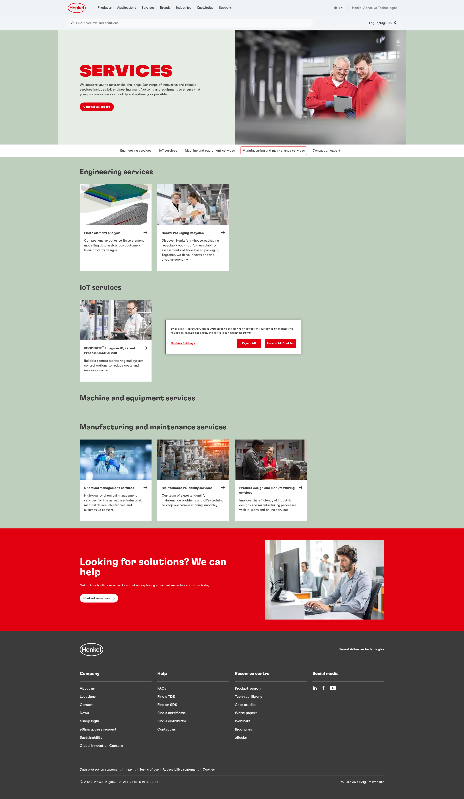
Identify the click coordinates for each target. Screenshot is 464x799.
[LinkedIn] (314, 688)
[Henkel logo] (77, 8)
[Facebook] (323, 688)
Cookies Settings (183, 343)
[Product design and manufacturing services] (271, 480)
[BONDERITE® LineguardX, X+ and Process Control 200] (116, 341)
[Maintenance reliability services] (193, 480)
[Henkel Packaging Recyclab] (193, 227)
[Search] (73, 23)
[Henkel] (91, 649)
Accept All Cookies (280, 343)
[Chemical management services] (116, 480)
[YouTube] (333, 688)
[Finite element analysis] (116, 227)
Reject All (249, 343)
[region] (233, 337)
